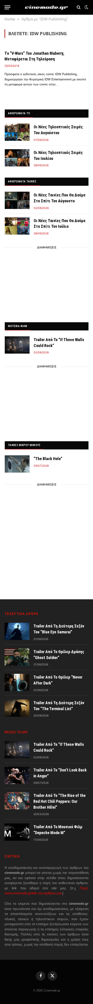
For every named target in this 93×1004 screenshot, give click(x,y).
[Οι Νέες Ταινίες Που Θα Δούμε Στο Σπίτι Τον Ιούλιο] (17, 226)
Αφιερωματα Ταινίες (22, 181)
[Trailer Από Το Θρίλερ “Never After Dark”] (17, 682)
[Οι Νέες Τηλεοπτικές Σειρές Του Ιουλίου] (17, 157)
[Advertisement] (47, 283)
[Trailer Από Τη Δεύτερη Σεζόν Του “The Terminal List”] (17, 708)
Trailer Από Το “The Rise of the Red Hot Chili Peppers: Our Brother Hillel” (59, 801)
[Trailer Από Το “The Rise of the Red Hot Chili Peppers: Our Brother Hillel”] (17, 800)
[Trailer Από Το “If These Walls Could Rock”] (17, 345)
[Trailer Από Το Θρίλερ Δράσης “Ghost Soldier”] (17, 657)
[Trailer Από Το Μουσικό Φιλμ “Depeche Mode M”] (17, 832)
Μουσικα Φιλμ (17, 326)
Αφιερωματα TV (19, 113)
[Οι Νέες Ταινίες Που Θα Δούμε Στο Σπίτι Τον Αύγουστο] (17, 200)
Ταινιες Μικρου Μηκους (24, 445)
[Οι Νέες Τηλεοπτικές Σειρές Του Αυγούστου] (17, 132)
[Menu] (7, 7)
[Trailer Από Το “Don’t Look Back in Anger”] (17, 775)
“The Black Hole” (48, 458)
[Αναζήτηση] (78, 7)
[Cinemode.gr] (46, 7)
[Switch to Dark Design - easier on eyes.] (86, 7)
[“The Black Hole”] (17, 464)
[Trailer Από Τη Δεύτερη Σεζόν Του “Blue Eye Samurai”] (17, 631)
